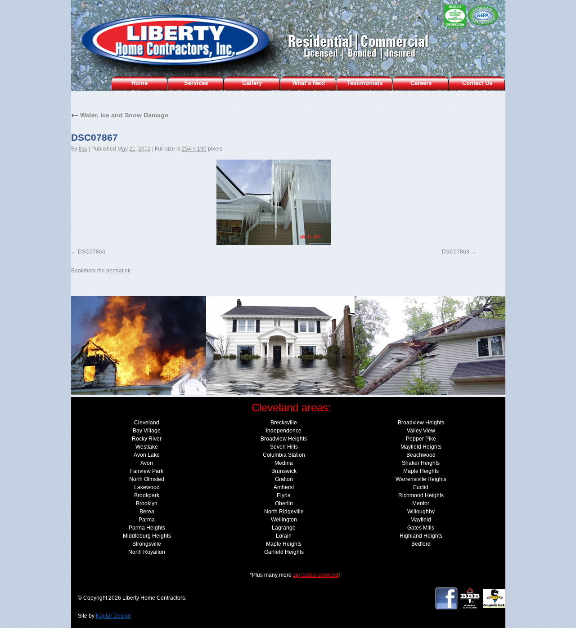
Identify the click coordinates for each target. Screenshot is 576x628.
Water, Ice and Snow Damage (119, 115)
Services (196, 83)
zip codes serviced (315, 575)
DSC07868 (455, 252)
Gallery (252, 83)
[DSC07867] (273, 202)
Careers (421, 83)
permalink (118, 270)
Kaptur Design (113, 616)
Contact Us (477, 83)
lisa (83, 149)
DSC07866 (91, 252)
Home (139, 83)
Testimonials (364, 83)
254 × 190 (194, 149)
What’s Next (308, 83)
